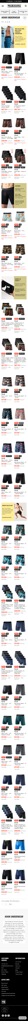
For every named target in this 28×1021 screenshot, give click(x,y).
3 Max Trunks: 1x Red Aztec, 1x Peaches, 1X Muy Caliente (7, 324)
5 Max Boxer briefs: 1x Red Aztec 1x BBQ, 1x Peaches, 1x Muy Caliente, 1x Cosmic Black (20, 360)
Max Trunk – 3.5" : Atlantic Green (6, 734)
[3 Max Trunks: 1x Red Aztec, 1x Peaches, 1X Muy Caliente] (7, 310)
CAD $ (4, 1011)
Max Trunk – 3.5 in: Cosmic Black (6, 72)
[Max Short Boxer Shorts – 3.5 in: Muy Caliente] (7, 250)
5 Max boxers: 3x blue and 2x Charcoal (19, 672)
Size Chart (4, 970)
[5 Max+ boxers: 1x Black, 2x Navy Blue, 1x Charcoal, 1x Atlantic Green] (20, 811)
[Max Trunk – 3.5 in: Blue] (7, 626)
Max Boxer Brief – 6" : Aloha (20, 574)
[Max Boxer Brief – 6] (20, 58)
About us (17, 966)
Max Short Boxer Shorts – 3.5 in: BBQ (7, 137)
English (4, 1008)
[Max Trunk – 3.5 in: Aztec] (7, 381)
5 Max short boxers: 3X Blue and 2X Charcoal (7, 672)
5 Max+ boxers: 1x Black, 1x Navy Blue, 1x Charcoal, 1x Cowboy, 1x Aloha (19, 606)
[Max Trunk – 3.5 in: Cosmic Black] (7, 58)
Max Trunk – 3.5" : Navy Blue (6, 794)
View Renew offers (6, 517)
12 (5, 21)
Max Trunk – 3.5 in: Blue (6, 640)
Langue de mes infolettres (8, 995)
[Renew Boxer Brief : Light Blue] (20, 845)
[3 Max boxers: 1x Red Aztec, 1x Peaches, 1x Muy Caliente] (20, 310)
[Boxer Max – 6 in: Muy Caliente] (20, 250)
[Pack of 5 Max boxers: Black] (7, 93)
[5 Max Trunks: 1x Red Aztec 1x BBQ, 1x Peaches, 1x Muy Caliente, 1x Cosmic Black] (7, 344)
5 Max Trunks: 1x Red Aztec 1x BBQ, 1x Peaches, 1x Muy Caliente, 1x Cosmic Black (7, 360)
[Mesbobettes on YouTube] (9, 1015)
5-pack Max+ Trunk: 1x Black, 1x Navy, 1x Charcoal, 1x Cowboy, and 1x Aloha (7, 607)
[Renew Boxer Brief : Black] (7, 875)
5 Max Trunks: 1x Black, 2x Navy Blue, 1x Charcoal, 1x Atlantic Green (7, 826)
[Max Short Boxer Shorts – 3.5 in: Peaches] (7, 217)
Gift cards (4, 985)
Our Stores (18, 962)
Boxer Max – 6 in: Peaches (19, 231)
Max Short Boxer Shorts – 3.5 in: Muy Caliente (7, 264)
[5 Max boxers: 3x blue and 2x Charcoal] (20, 658)
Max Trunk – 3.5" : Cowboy (6, 544)
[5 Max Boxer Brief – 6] (20, 93)
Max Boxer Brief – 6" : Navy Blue (20, 794)
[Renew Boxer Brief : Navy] (20, 875)
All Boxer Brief (5, 989)
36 (9, 21)
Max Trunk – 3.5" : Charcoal (6, 704)
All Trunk (3, 991)
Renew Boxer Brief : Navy (20, 887)
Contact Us (4, 964)
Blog (16, 970)
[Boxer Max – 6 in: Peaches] (20, 217)
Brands (17, 964)
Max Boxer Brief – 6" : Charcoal (20, 704)
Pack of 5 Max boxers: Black (5, 106)
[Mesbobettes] (14, 6)
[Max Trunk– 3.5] (7, 479)
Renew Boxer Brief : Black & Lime (7, 859)
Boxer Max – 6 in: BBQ (19, 137)
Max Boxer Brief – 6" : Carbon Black (20, 492)
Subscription (4, 987)
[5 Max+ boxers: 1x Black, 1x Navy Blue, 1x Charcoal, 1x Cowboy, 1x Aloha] (20, 591)
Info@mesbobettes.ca (7, 966)
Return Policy (4, 972)
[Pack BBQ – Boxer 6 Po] (20, 156)
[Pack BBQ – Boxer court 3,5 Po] (7, 156)
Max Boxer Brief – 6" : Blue (20, 640)
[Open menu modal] (2, 6)
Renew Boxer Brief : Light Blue (20, 857)
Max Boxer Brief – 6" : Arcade (7, 429)
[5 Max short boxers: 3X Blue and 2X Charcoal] (7, 658)
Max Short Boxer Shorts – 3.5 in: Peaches (6, 232)
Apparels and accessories (8, 993)
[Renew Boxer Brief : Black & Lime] (7, 845)
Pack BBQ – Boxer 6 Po (20, 172)
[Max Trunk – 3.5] (7, 530)
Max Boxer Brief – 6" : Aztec (20, 396)
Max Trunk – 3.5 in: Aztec (6, 396)
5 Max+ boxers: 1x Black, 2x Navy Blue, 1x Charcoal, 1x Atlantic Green (20, 826)
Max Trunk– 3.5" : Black (6, 492)
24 (7, 21)
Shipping (3, 974)
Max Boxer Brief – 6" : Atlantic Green (20, 734)
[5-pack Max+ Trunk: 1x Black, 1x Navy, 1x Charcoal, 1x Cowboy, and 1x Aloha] (7, 591)
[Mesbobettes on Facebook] (3, 1016)
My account (4, 983)
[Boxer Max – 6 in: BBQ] (20, 123)
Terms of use (18, 974)
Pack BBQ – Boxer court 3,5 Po (6, 172)
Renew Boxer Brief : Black (7, 889)
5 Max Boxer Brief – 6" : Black (20, 106)
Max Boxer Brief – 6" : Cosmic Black (20, 74)
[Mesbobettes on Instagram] (6, 1016)
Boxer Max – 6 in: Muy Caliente (19, 263)
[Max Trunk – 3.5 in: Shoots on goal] (7, 447)
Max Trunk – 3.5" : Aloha (6, 574)
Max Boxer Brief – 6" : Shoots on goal (20, 462)
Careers (17, 968)
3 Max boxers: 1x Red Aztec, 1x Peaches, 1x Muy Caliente (19, 325)
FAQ (2, 968)
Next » (10, 904)
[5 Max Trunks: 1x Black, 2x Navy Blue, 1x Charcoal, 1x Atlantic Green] (7, 811)
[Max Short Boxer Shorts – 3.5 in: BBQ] (7, 123)
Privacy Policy (19, 972)
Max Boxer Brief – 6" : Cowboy (20, 544)
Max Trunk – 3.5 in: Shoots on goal (6, 460)
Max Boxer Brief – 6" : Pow (20, 429)
